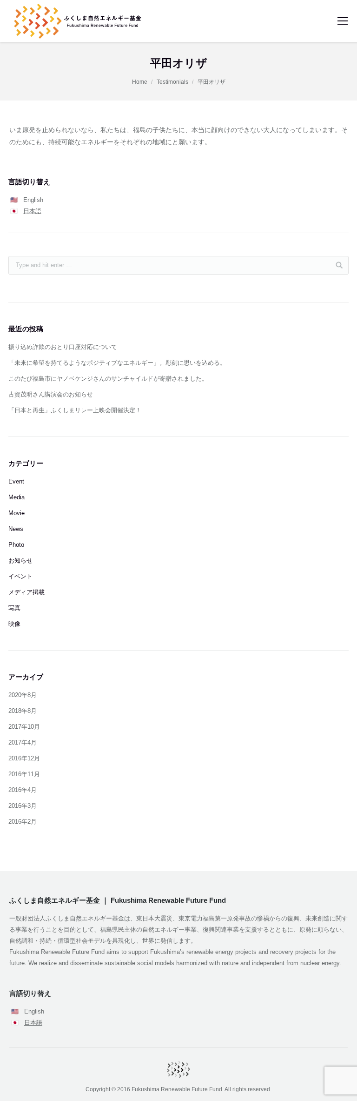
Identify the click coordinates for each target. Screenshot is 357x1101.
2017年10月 (24, 726)
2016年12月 (24, 758)
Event (16, 481)
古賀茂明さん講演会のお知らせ (50, 394)
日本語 (32, 211)
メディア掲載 (26, 592)
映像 (14, 623)
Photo (16, 544)
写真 (14, 607)
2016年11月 (24, 774)
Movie (16, 513)
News (15, 528)
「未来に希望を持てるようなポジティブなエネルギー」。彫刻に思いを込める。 (117, 362)
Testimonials (172, 82)
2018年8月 (22, 710)
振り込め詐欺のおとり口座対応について (62, 346)
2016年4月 (22, 789)
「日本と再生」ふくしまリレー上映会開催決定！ (74, 410)
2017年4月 (22, 742)
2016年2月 (22, 821)
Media (16, 497)
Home (139, 82)
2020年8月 (22, 694)
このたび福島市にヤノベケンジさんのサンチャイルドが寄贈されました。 (108, 378)
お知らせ (20, 560)
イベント (20, 576)
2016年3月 (22, 805)
